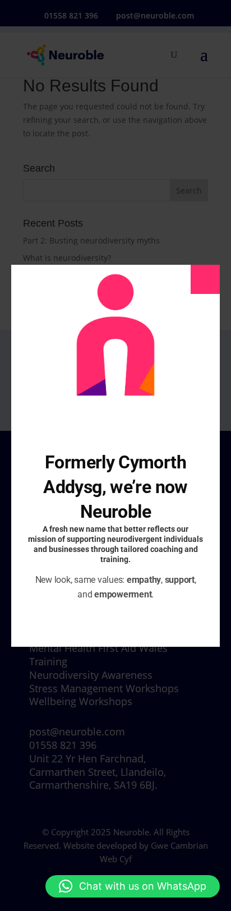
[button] (132, 886)
